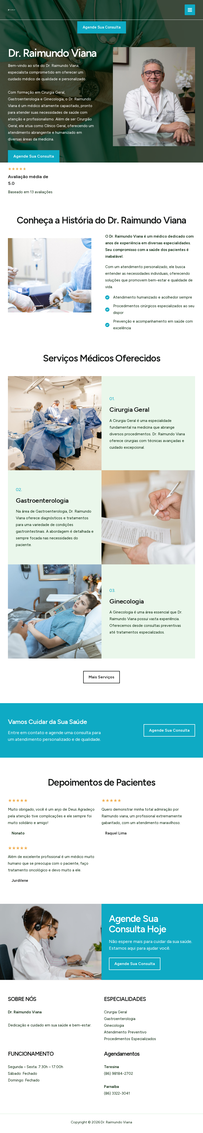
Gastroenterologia (119, 1019)
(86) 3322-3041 (117, 1093)
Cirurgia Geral (115, 1012)
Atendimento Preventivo (125, 1032)
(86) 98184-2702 (118, 1073)
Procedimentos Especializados (130, 1039)
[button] (101, 677)
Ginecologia (114, 1025)
